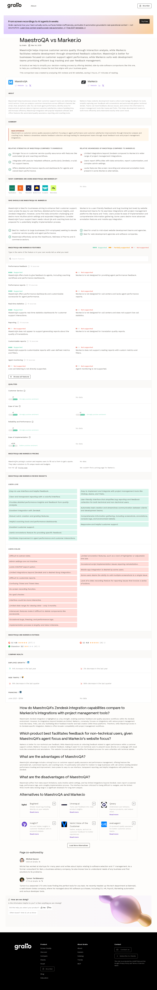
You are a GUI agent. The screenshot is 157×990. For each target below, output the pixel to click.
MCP (79, 964)
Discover (43, 952)
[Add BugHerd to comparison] (54, 803)
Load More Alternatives (78, 845)
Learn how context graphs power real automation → (42, 28)
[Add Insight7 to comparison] (54, 823)
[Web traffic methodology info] (20, 677)
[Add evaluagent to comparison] (133, 823)
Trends (80, 960)
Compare (43, 956)
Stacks (43, 960)
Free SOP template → (76, 28)
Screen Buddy (45, 948)
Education (44, 978)
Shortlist (146, 6)
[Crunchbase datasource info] (20, 692)
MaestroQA (21, 81)
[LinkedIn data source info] (28, 662)
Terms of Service (138, 963)
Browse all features (21, 377)
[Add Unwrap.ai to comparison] (94, 803)
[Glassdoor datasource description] (39, 646)
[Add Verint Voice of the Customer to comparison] (94, 823)
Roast (42, 964)
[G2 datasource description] (34, 642)
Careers (80, 952)
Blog (42, 974)
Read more (34, 812)
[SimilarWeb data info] (23, 677)
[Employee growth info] (26, 662)
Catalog (80, 956)
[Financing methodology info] (18, 692)
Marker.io (92, 81)
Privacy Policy (124, 963)
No (50, 907)
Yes (44, 907)
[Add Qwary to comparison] (133, 803)
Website (21, 85)
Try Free (144, 21)
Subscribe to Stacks (128, 956)
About (33, 6)
